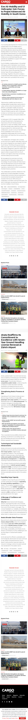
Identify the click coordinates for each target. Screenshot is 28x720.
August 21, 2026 (14, 276)
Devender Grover (14, 212)
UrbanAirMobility (5, 196)
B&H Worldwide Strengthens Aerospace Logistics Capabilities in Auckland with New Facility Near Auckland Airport (13, 319)
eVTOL (23, 188)
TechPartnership (12, 194)
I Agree (22, 718)
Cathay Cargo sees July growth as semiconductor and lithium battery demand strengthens (14, 430)
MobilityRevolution (6, 192)
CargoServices (5, 550)
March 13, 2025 (4, 17)
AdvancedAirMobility (12, 186)
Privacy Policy (5, 718)
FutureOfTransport (6, 190)
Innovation (13, 190)
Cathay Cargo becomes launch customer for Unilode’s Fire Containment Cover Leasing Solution (13, 272)
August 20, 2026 (12, 299)
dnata (11, 550)
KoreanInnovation (21, 190)
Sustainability (5, 194)
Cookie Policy (14, 718)
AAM (5, 186)
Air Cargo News (21, 186)
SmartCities (14, 192)
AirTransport (4, 188)
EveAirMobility (17, 188)
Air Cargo (6, 548)
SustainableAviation (12, 552)
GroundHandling (17, 550)
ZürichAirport (21, 552)
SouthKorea (20, 192)
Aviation (10, 188)
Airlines (5, 268)
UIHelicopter (20, 194)
